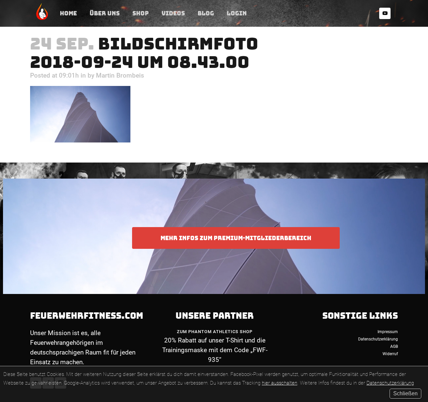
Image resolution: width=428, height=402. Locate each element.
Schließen (405, 393)
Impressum (388, 331)
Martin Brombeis (120, 75)
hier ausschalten (279, 383)
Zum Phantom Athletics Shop (214, 331)
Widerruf (390, 353)
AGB (394, 346)
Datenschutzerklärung (390, 383)
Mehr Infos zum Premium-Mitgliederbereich (235, 238)
